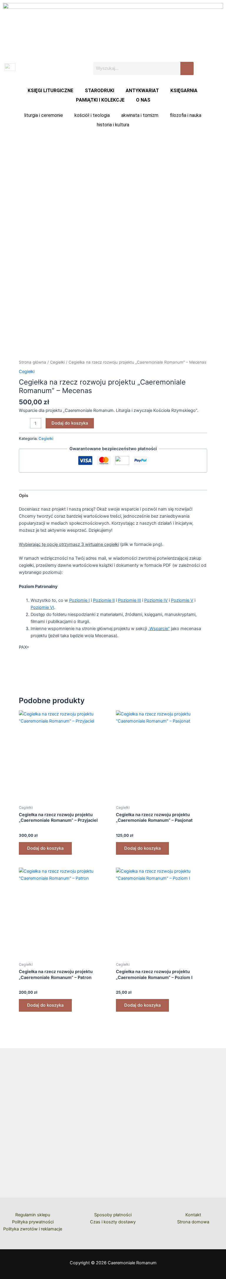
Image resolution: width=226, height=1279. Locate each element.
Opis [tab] (23, 495)
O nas (143, 100)
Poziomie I (79, 600)
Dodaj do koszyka (69, 423)
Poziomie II (104, 600)
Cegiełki (57, 362)
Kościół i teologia (92, 115)
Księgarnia (183, 90)
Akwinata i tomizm (139, 115)
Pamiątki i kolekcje (100, 100)
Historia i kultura (113, 124)
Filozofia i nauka (185, 115)
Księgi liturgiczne (50, 90)
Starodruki (99, 90)
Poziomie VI (42, 607)
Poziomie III (129, 600)
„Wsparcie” (159, 628)
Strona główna (32, 362)
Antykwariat (142, 90)
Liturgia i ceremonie (43, 115)
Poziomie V (182, 600)
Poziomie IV (156, 600)
